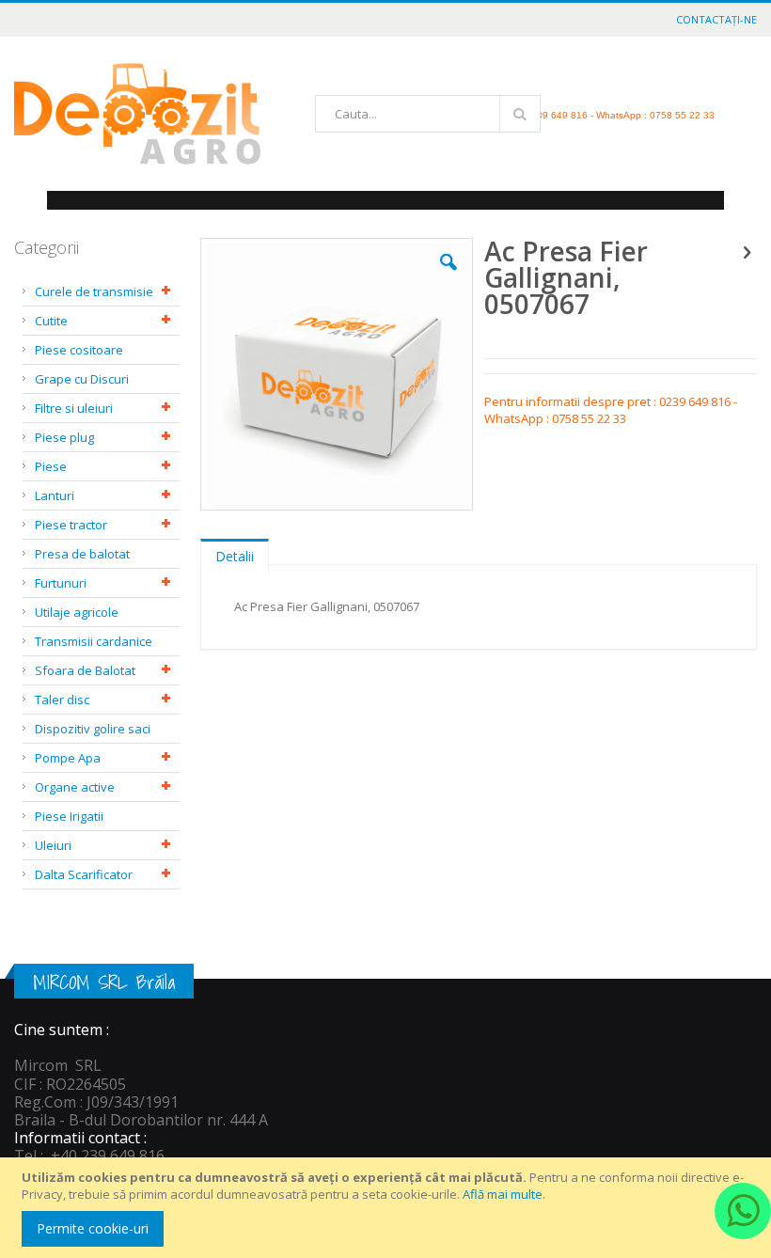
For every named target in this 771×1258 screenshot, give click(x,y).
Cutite (51, 320)
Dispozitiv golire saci (92, 728)
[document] (388, 1208)
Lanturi (54, 495)
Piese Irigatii (69, 816)
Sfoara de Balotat (85, 670)
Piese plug (64, 437)
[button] (448, 276)
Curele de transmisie (94, 291)
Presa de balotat (82, 553)
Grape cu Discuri (82, 378)
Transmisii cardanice (93, 641)
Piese (51, 466)
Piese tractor (71, 524)
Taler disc (62, 699)
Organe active (75, 786)
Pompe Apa (68, 757)
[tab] (234, 552)
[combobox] (428, 114)
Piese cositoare (79, 349)
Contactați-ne (716, 19)
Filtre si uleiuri (74, 408)
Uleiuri (53, 845)
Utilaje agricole (76, 612)
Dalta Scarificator (84, 874)
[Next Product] (746, 251)
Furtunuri (61, 582)
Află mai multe (503, 1194)
